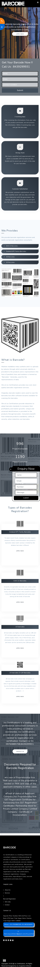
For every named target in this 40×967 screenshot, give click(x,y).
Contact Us (20, 751)
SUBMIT (26, 498)
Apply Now (20, 696)
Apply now (20, 34)
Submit (20, 90)
